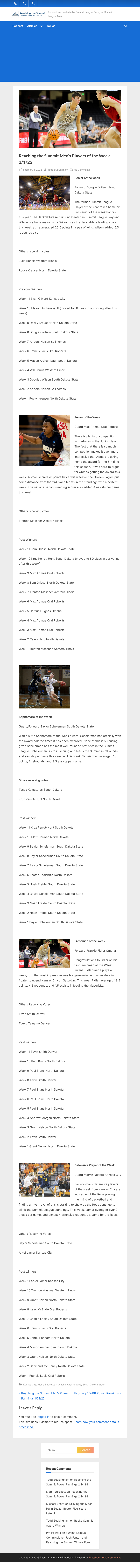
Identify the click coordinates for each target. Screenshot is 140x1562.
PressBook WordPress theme (105, 1557)
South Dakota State (93, 1384)
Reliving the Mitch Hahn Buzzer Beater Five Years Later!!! (69, 1508)
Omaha (62, 1384)
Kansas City (29, 1384)
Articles (32, 26)
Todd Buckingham (58, 169)
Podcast (17, 26)
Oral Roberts (74, 1384)
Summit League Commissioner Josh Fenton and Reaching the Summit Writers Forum (69, 1537)
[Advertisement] (70, 55)
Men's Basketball (47, 1384)
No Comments (82, 170)
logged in (43, 1416)
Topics (50, 26)
